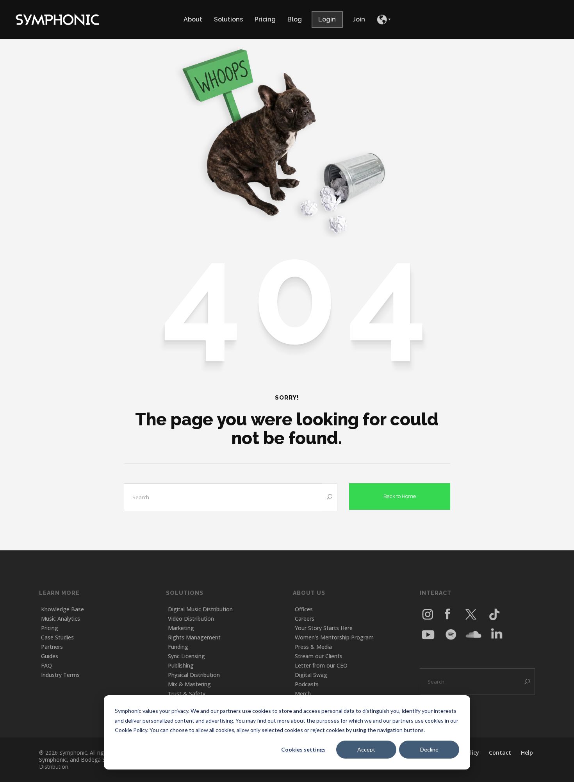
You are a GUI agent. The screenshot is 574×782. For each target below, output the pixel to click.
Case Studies (57, 637)
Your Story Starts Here (324, 628)
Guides (49, 656)
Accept (366, 749)
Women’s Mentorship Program (334, 637)
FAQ (46, 665)
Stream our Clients (318, 656)
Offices (304, 609)
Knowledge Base (62, 609)
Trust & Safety (186, 693)
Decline (429, 749)
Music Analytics (60, 618)
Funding (178, 646)
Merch (303, 693)
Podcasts (307, 684)
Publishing (181, 665)
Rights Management (194, 637)
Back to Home (399, 496)
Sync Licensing (186, 656)
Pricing (49, 628)
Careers (304, 618)
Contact (500, 752)
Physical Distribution (194, 674)
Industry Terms (60, 674)
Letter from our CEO (321, 665)
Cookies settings (303, 749)
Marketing (181, 628)
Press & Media (313, 646)
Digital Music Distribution (200, 609)
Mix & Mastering (189, 684)
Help (527, 752)
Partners (52, 646)
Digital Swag (311, 674)
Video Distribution (191, 618)
